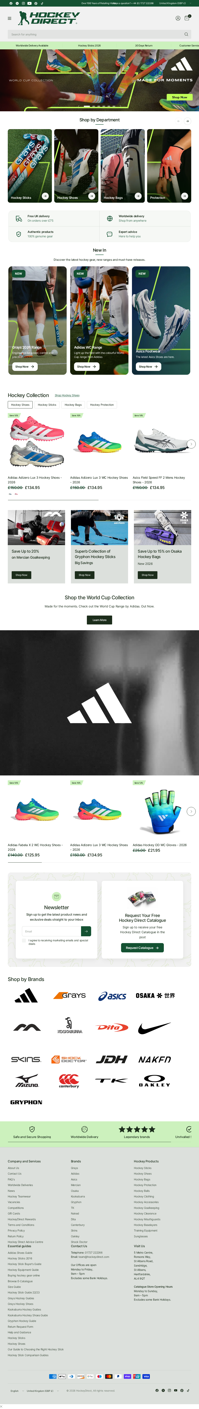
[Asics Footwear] (161, 320)
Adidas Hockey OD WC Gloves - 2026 (160, 845)
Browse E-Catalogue (20, 1281)
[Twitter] (17, 3)
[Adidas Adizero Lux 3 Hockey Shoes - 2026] (37, 442)
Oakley (75, 1236)
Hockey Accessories (146, 1202)
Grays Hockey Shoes (20, 1303)
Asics (74, 1179)
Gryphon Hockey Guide (22, 1320)
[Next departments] (187, 121)
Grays (74, 1168)
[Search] (186, 34)
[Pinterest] (36, 3)
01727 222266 (93, 1252)
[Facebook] (11, 3)
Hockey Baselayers (145, 1224)
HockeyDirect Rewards (22, 1219)
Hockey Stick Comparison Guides (28, 1355)
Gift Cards (14, 1213)
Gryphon (76, 1202)
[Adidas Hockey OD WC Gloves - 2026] (162, 809)
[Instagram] (23, 3)
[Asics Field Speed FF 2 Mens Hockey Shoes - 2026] (162, 442)
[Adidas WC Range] (99, 320)
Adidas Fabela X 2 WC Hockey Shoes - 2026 (35, 847)
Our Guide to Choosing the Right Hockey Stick (36, 1349)
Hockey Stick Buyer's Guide (24, 1264)
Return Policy (16, 1236)
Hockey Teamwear (19, 1196)
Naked (75, 1213)
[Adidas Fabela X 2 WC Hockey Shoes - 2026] (37, 809)
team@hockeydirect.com (94, 1256)
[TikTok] (42, 3)
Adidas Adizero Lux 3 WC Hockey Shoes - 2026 (99, 480)
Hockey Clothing (144, 1196)
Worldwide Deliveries (20, 1185)
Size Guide (14, 1286)
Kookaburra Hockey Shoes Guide (28, 1315)
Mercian (76, 1185)
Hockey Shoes (20, 404)
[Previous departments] (178, 121)
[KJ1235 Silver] (10, 494)
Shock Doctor (79, 1241)
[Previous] (7, 444)
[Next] (191, 444)
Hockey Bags (73, 404)
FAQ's (11, 1179)
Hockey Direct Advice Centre (25, 1241)
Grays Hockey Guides (21, 1298)
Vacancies (14, 1202)
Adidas (75, 1173)
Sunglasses (141, 1236)
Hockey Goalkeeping (146, 1207)
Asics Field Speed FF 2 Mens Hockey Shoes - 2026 (159, 480)
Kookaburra (78, 1196)
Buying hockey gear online (24, 1275)
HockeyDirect (84, 1390)
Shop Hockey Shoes (67, 395)
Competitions (16, 1207)
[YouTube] (29, 3)
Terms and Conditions (21, 1224)
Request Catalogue (142, 948)
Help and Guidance (19, 1332)
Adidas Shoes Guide (20, 1252)
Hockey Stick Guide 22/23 (23, 1292)
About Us (13, 1168)
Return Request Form (20, 1326)
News (11, 1190)
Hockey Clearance (145, 1213)
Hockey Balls (141, 1190)
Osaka (75, 1190)
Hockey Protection (102, 404)
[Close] (1, 1406)
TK (72, 1207)
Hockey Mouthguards (147, 1219)
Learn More (99, 620)
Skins (74, 1230)
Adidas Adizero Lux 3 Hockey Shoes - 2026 (35, 480)
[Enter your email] (86, 931)
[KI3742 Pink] (16, 494)
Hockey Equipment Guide (23, 1269)
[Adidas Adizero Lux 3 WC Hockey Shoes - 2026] (99, 442)
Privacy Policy (16, 1230)
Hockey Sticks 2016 (20, 1258)
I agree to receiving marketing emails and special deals (58, 942)
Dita (73, 1219)
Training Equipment (145, 1230)
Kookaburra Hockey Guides (24, 1309)
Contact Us (14, 1173)
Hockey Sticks (47, 404)
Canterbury (78, 1224)
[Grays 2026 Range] (37, 320)
